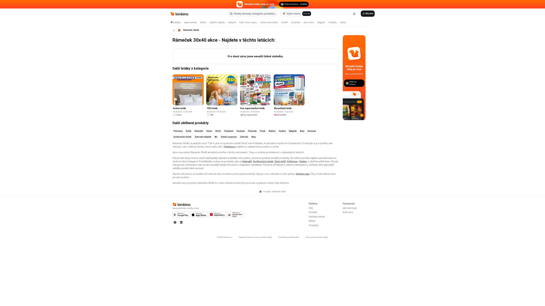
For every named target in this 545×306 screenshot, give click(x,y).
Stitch (218, 131)
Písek (262, 131)
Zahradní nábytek (203, 137)
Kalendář (199, 131)
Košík (188, 131)
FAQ (311, 208)
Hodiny (282, 131)
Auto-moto (309, 22)
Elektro (203, 22)
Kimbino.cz (230, 146)
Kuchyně (241, 131)
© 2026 (224, 237)
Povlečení (228, 131)
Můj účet (369, 13)
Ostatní (284, 22)
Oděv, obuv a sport (248, 22)
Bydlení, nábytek (217, 22)
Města (343, 22)
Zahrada (244, 137)
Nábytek (232, 22)
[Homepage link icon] (260, 192)
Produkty (332, 22)
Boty (302, 131)
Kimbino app (302, 173)
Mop (253, 137)
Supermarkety (190, 22)
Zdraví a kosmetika (269, 22)
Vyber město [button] (294, 13)
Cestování (295, 22)
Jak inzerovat (350, 208)
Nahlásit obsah (317, 216)
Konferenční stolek (182, 137)
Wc (216, 137)
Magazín (321, 22)
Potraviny (178, 131)
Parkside (252, 131)
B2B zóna (348, 212)
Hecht (209, 131)
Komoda (312, 131)
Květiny (272, 131)
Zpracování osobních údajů (317, 237)
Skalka (302, 161)
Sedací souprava (229, 137)
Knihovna (292, 161)
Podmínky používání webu (288, 237)
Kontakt (313, 212)
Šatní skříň (280, 161)
